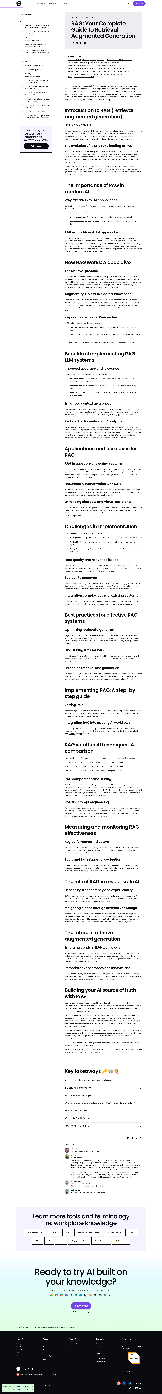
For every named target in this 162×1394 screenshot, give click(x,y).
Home (18, 1327)
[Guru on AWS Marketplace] (134, 1358)
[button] (29, 3)
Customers (47, 1347)
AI (31, 1327)
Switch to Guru (100, 1359)
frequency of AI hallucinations (125, 432)
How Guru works (21, 1347)
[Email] (72, 43)
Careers (98, 1344)
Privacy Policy (17, 1390)
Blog (44, 1359)
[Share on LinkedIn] (76, 43)
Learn (45, 1344)
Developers (47, 1353)
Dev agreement (40, 1386)
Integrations (20, 1350)
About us (99, 1347)
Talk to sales (139, 4)
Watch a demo (122, 1049)
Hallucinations (70, 427)
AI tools (72, 734)
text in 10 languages (89, 919)
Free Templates (101, 1362)
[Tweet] (80, 43)
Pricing (65, 3)
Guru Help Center (75, 1344)
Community (47, 1356)
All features (20, 1353)
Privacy (51, 1386)
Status (71, 1347)
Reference (25, 1327)
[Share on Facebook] (84, 43)
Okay (30, 1388)
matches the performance (114, 94)
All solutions (20, 1356)
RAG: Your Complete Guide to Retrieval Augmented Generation (55, 1327)
